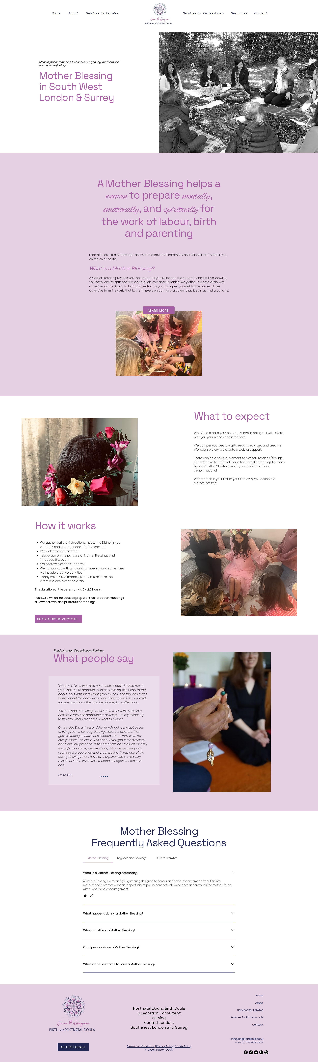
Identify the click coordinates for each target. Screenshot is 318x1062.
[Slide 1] (105, 776)
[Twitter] (256, 1052)
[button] (242, 13)
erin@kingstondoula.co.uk (246, 1039)
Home (259, 995)
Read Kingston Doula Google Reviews (78, 650)
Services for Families (250, 1010)
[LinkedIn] (261, 1052)
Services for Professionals (247, 1017)
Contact (257, 1025)
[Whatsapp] (246, 1052)
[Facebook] (251, 1052)
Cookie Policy (183, 1046)
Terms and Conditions (141, 1046)
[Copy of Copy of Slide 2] (103, 776)
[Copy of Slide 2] (100, 776)
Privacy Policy (164, 1046)
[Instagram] (266, 1052)
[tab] (98, 858)
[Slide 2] (107, 776)
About (259, 1003)
